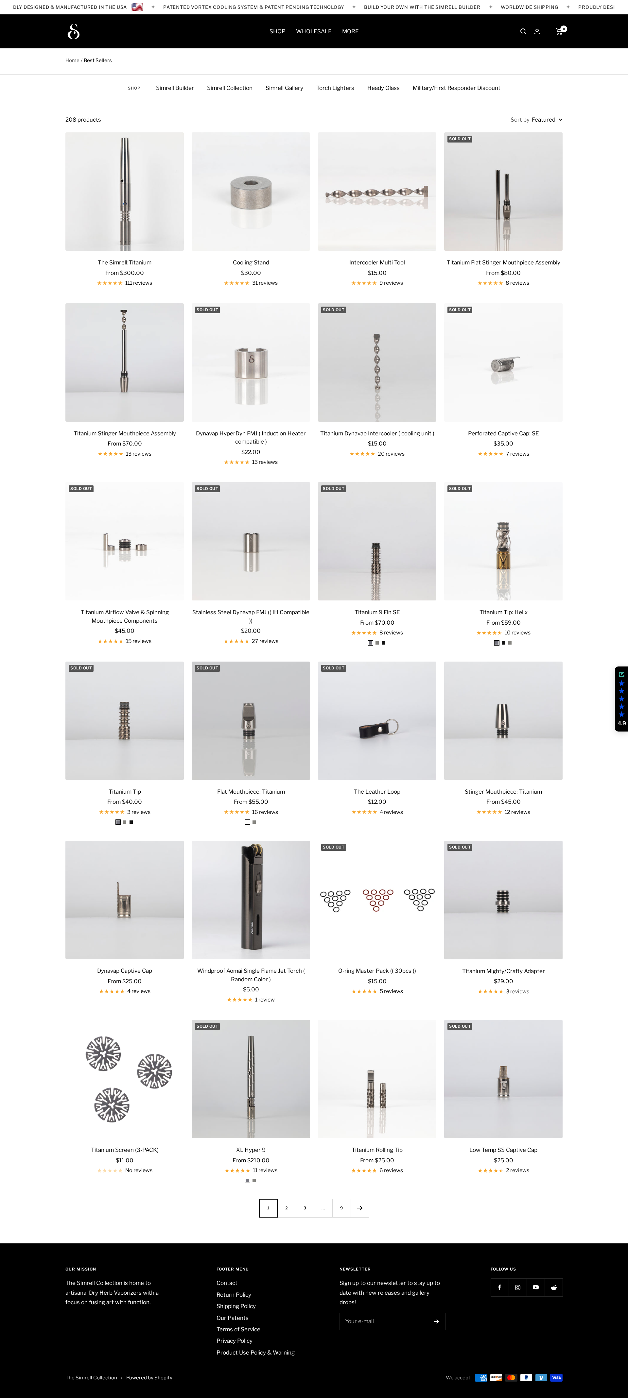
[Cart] (559, 31)
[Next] (360, 1208)
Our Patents (233, 1318)
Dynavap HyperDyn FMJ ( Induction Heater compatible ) (251, 437)
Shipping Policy (236, 1306)
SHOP (278, 31)
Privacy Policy (235, 1341)
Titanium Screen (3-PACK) (125, 1150)
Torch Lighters (335, 88)
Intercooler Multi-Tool (377, 262)
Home (72, 60)
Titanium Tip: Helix (504, 612)
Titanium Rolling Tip (377, 1150)
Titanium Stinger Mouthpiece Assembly (125, 433)
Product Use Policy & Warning (256, 1352)
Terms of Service (238, 1329)
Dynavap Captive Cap (124, 971)
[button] (621, 699)
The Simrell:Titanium (124, 262)
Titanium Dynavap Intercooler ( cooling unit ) (377, 433)
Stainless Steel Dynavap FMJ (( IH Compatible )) (250, 616)
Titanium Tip (125, 791)
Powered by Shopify (149, 1378)
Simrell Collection (230, 88)
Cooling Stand (251, 262)
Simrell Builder (175, 88)
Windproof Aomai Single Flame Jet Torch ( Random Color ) (251, 975)
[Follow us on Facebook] (500, 1287)
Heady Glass (383, 88)
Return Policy (234, 1294)
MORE (350, 31)
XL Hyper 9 (251, 1150)
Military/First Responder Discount (456, 88)
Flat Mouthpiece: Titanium (251, 791)
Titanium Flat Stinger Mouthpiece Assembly (503, 262)
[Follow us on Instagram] (518, 1287)
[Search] (523, 31)
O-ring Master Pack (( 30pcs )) (377, 971)
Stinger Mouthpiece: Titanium (503, 791)
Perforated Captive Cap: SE (503, 433)
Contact (227, 1283)
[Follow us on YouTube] (536, 1287)
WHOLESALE (314, 31)
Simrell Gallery (284, 88)
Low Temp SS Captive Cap (503, 1150)
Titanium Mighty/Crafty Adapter (503, 971)
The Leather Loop (377, 791)
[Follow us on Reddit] (554, 1287)
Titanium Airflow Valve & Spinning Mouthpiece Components (125, 616)
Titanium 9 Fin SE (377, 612)
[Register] (436, 1321)
